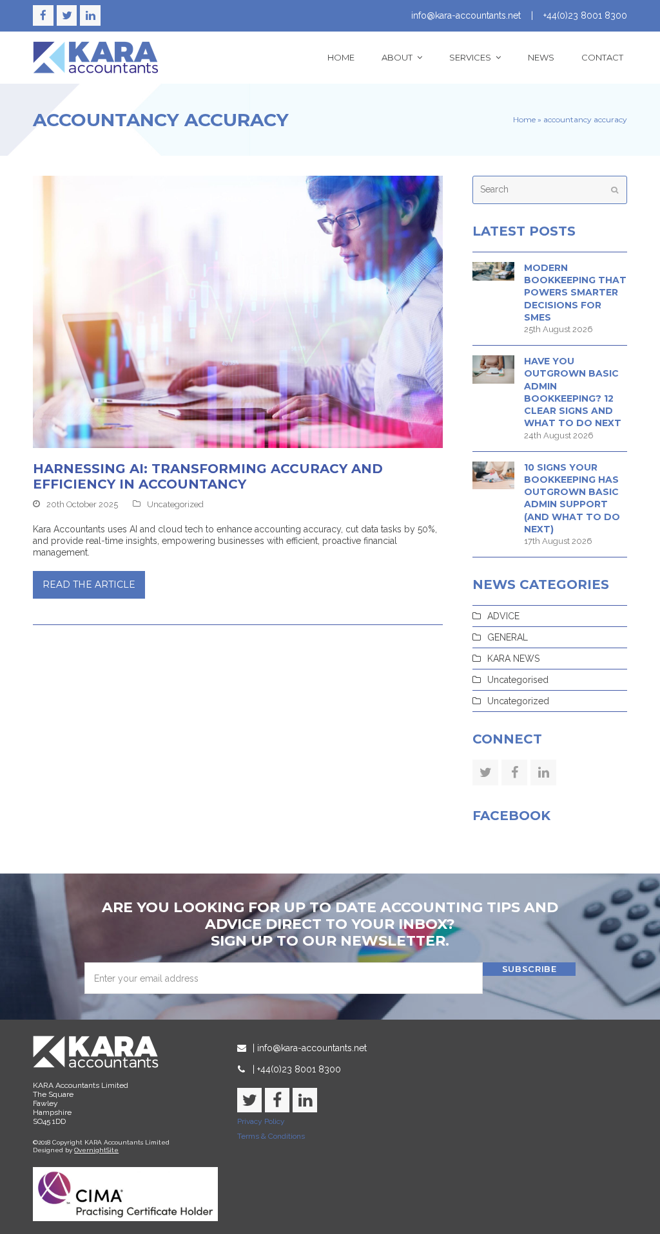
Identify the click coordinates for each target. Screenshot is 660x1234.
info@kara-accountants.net (466, 15)
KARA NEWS (513, 658)
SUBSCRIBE (529, 969)
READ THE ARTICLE (89, 584)
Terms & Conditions (271, 1136)
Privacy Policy (261, 1121)
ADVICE (503, 616)
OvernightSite (96, 1150)
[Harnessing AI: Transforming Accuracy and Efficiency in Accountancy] (238, 311)
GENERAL (507, 637)
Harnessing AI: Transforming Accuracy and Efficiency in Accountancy (208, 476)
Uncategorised (517, 680)
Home (524, 119)
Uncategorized (175, 504)
